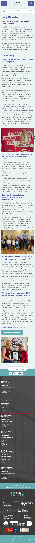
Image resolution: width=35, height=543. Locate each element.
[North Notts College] (17, 415)
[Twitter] (14, 373)
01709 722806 (5, 455)
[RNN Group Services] (17, 467)
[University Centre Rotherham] (17, 451)
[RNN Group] (17, 3)
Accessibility (4, 539)
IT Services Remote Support (12, 487)
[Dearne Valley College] (17, 431)
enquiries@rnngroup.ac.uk (8, 387)
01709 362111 (5, 385)
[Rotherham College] (17, 399)
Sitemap (31, 539)
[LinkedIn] (17, 373)
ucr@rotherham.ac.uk (7, 456)
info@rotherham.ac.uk (7, 404)
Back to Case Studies (12, 332)
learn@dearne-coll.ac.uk (7, 437)
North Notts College (24, 106)
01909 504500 (5, 419)
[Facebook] (10, 373)
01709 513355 (5, 435)
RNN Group (13, 29)
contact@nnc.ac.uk (6, 421)
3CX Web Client (26, 487)
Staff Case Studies (20, 10)
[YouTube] (21, 373)
